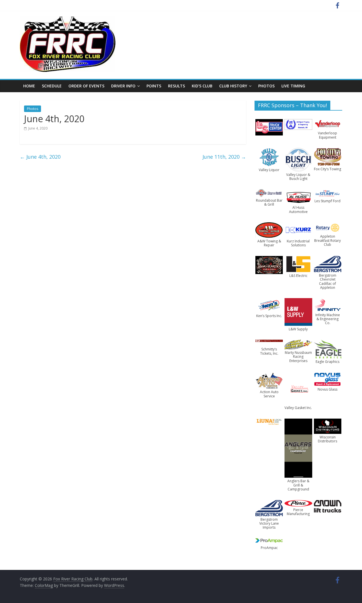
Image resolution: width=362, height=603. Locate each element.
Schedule (52, 86)
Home (29, 86)
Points (153, 86)
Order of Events (86, 86)
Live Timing (293, 86)
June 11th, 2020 (224, 156)
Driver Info (123, 86)
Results (176, 86)
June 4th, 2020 (40, 156)
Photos (266, 86)
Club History (233, 86)
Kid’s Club (202, 86)
